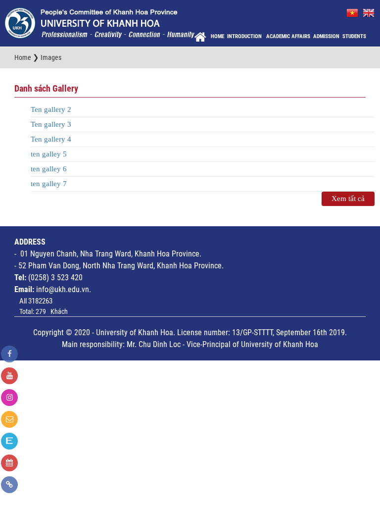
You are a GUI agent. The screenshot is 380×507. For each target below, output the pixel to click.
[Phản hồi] (9, 419)
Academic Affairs (288, 36)
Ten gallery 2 (51, 109)
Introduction (245, 36)
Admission (326, 36)
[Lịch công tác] (9, 463)
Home (217, 36)
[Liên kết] (9, 484)
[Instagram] (9, 397)
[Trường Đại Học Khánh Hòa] (99, 22)
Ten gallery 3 (51, 124)
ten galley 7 (49, 184)
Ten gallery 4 (51, 139)
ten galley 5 (49, 154)
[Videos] (9, 375)
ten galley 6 (49, 169)
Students (354, 36)
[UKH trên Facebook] (9, 354)
